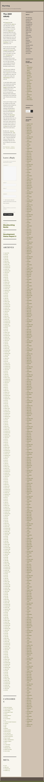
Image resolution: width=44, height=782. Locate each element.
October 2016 (6, 397)
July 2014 (6, 439)
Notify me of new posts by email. (9, 212)
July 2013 (6, 458)
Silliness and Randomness (9, 739)
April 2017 (6, 389)
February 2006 (7, 601)
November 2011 (7, 491)
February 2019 (7, 363)
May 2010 (6, 520)
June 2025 (6, 275)
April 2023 (6, 314)
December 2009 (7, 528)
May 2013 (6, 461)
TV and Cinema (7, 744)
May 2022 (6, 330)
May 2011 (6, 500)
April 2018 (6, 374)
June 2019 (6, 359)
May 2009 (6, 539)
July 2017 (6, 384)
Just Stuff (6, 717)
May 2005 (6, 615)
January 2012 (6, 487)
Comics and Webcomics (8, 709)
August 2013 (6, 457)
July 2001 (6, 690)
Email (5, 188)
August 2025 (6, 272)
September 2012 (7, 474)
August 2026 (6, 253)
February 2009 (7, 544)
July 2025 (6, 274)
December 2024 (7, 285)
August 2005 (6, 610)
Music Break (29, 99)
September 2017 (7, 380)
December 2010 (7, 508)
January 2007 (6, 583)
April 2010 (6, 521)
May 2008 (6, 559)
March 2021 (6, 345)
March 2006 (6, 599)
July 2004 (6, 631)
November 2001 (7, 683)
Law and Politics (7, 718)
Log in (5, 765)
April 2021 (6, 343)
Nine (7, 72)
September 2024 (7, 290)
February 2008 (7, 563)
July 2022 (6, 327)
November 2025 (7, 267)
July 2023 (6, 313)
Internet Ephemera (7, 715)
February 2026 (7, 262)
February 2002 (7, 678)
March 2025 (6, 280)
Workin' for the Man (8, 749)
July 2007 (6, 573)
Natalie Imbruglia (6, 77)
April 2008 (6, 560)
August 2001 (6, 688)
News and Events (7, 733)
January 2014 (6, 448)
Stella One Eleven (11, 109)
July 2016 (6, 400)
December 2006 (7, 584)
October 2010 (6, 512)
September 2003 (7, 648)
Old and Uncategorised (10, 148)
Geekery (5, 713)
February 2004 (7, 639)
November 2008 (7, 549)
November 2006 (7, 586)
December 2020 (7, 350)
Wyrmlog (6, 6)
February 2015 (7, 427)
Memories (6, 728)
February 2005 (7, 620)
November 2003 (7, 644)
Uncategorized (7, 746)
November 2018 (7, 366)
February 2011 (7, 505)
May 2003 (6, 654)
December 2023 (7, 304)
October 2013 (6, 453)
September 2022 (7, 325)
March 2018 (6, 376)
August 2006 (6, 591)
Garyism (29, 72)
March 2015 (6, 426)
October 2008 (6, 550)
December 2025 (7, 266)
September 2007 (7, 571)
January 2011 (6, 507)
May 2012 (6, 481)
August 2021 (6, 340)
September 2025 (7, 270)
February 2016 (7, 408)
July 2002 (6, 670)
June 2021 (6, 342)
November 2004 (7, 625)
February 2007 (7, 581)
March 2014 (6, 445)
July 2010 (6, 516)
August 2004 (6, 630)
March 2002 (6, 677)
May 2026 (6, 257)
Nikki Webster (12, 114)
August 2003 (6, 649)
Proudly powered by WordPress (11, 779)
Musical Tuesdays (7, 731)
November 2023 (7, 306)
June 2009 (6, 538)
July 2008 (6, 555)
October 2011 (6, 492)
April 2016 (6, 405)
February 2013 (7, 466)
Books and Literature (8, 707)
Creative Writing (7, 710)
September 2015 (7, 416)
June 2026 (6, 256)
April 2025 (6, 279)
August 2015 (6, 418)
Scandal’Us (5, 87)
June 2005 (6, 614)
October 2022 (6, 324)
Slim (6, 126)
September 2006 (7, 589)
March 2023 (6, 316)
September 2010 (7, 513)
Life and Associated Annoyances (10, 721)
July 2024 (6, 293)
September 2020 (7, 353)
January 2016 (6, 410)
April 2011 (6, 502)
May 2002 (6, 673)
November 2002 (7, 664)
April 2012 (6, 482)
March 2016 (6, 406)
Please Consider (7, 738)
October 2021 (6, 337)
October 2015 (6, 414)
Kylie (14, 132)
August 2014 (6, 437)
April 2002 (6, 675)
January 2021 (6, 348)
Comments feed (7, 768)
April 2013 (6, 463)
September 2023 (7, 309)
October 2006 (6, 588)
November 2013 (7, 452)
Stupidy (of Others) (7, 741)
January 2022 (6, 334)
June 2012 (6, 479)
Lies (5, 720)
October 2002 (6, 665)
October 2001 (6, 685)
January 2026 (6, 264)
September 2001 (7, 686)
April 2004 (6, 636)
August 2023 (6, 311)
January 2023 (6, 319)
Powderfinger (5, 41)
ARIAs (13, 24)
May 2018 (6, 372)
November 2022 (7, 322)
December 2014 (7, 431)
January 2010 (6, 526)
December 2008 (7, 547)
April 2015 (6, 424)
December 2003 (7, 643)
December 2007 (7, 567)
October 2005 (6, 607)
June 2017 (6, 385)
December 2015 (7, 411)
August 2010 (6, 515)
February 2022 (7, 332)
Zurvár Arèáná (7, 751)
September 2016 (7, 398)
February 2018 (7, 377)
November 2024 (7, 287)
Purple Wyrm (7, 146)
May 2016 (6, 403)
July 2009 (6, 536)
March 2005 (6, 618)
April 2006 (6, 597)
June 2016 (6, 402)
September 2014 (7, 436)
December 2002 (7, 662)
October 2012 (6, 473)
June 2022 (6, 329)
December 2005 (7, 604)
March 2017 (6, 390)
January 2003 (6, 661)
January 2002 (6, 680)
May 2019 (6, 361)
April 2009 (6, 541)
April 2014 (6, 444)
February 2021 (7, 346)
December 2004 (7, 623)
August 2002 (6, 669)
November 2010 (7, 510)
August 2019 (6, 358)
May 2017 (6, 387)
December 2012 (7, 470)
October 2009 (6, 531)
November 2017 (7, 379)
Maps (5, 726)
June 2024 (6, 295)
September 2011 (7, 494)
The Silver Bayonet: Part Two (29, 85)
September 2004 (7, 628)
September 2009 (7, 533)
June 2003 (6, 652)
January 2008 (6, 565)
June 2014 (6, 440)
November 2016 (7, 395)
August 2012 (6, 476)
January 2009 (6, 546)
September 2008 (7, 552)
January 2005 (6, 622)
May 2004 (6, 635)
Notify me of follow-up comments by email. (9, 208)
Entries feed (6, 767)
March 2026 (6, 261)
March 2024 (6, 300)
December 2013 (7, 450)
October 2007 (6, 570)
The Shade (29, 98)
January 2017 (6, 393)
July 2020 (6, 356)
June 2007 (6, 575)
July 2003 (6, 651)
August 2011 (6, 495)
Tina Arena (8, 69)
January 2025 (6, 283)
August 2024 (6, 291)
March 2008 (6, 562)
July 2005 (6, 612)
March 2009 (6, 542)
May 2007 (6, 576)
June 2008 (6, 557)
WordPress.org (7, 770)
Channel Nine (7, 22)
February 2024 (7, 301)
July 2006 (6, 593)
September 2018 (7, 368)
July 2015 (6, 419)
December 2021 (7, 335)
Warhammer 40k (7, 747)
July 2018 (6, 371)
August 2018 (6, 369)
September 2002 (7, 667)
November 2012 (7, 471)
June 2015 (6, 421)
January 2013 (6, 468)
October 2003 (6, 646)
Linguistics (6, 723)
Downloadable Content (8, 712)
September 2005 (7, 609)
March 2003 (6, 657)
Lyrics (5, 725)
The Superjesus (8, 54)
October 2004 (6, 627)
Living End (5, 50)
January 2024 (6, 303)
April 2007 (6, 578)
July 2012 (6, 478)
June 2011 (6, 499)
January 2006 (6, 602)
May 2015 (6, 423)
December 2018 (7, 364)
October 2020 (6, 351)
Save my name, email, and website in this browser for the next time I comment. (9, 202)
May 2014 (6, 442)
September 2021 (7, 338)
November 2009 (7, 529)
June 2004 (6, 633)
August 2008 (6, 554)
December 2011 (7, 489)
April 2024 (6, 298)
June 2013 (6, 460)
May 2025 (6, 277)
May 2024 (6, 296)
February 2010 (7, 525)
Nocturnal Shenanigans (8, 734)
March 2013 (6, 465)
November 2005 (7, 605)
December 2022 (7, 321)
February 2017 (7, 392)
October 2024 (6, 288)
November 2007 (7, 568)
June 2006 (6, 594)
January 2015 (6, 429)
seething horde (10, 30)
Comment (5, 165)
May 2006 (6, 596)
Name (5, 182)
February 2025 (7, 282)
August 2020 (6, 355)
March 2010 (6, 523)
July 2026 (6, 254)
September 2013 (7, 455)
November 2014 (7, 432)
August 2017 (6, 382)
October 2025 (6, 269)
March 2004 (6, 638)
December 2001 (7, 682)
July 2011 (6, 497)
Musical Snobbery (7, 730)
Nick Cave (12, 131)
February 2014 (7, 447)
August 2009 (6, 534)
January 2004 (6, 641)
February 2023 (7, 317)
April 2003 (6, 656)
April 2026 (6, 259)
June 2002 (6, 672)
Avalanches (11, 50)
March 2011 (6, 504)
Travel (5, 742)
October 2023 (6, 308)
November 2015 (7, 413)
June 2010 (6, 518)
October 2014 (6, 434)
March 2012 (6, 484)
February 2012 (7, 486)
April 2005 (6, 617)
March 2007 (6, 580)
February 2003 (7, 659)
